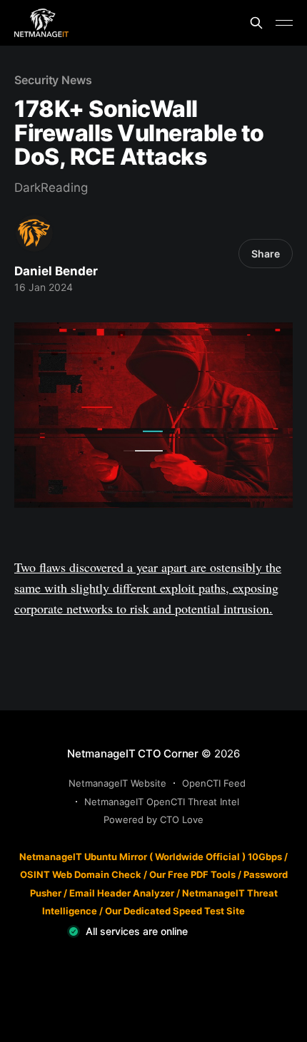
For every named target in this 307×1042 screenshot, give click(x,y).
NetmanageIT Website (117, 783)
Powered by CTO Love (153, 819)
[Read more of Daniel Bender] (34, 233)
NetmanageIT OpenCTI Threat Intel (161, 801)
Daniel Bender (56, 271)
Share (265, 253)
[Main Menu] (284, 23)
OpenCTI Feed (214, 783)
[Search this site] (256, 22)
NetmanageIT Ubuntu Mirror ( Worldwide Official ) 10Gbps (150, 856)
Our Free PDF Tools (192, 874)
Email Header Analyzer (121, 893)
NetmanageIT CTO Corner (132, 753)
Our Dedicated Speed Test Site (175, 910)
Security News (53, 80)
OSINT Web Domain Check (80, 874)
